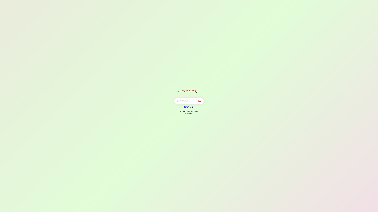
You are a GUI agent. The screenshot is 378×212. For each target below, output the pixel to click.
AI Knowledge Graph (189, 90)
